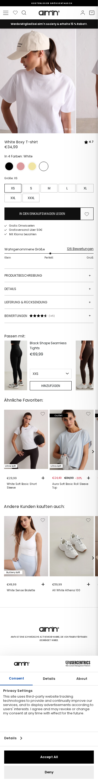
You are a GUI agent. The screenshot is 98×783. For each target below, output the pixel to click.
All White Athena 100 (66, 590)
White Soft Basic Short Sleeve (22, 486)
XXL (12, 198)
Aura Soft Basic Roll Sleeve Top (70, 486)
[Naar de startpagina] (49, 12)
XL (85, 188)
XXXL (31, 198)
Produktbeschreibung (47, 275)
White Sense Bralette (21, 590)
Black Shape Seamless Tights (48, 345)
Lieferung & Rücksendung (47, 302)
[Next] (88, 365)
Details (47, 289)
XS (13, 188)
